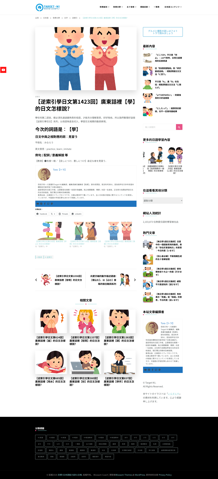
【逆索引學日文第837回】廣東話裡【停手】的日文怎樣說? (119, 381)
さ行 (144, 437)
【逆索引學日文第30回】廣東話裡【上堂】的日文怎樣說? (170, 169)
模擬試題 (144, 7)
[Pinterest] (41, 204)
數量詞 (93, 450)
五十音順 (130, 7)
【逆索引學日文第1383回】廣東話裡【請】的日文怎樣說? (119, 341)
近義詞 (73, 456)
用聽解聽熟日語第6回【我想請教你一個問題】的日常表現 (151, 168)
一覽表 (156, 7)
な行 (163, 437)
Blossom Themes (124, 474)
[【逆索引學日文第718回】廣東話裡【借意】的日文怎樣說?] (85, 231)
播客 (61, 450)
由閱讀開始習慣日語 (168, 450)
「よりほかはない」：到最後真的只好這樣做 (168, 96)
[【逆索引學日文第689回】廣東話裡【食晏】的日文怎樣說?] (120, 231)
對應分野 (117, 7)
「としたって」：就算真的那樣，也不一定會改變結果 (168, 110)
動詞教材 (144, 444)
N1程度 (40, 437)
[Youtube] (38, 204)
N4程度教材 (88, 437)
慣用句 (51, 450)
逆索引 (37, 96)
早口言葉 (152, 450)
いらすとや (173, 393)
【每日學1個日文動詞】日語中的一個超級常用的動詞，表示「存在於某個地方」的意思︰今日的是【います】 (169, 246)
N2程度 (52, 437)
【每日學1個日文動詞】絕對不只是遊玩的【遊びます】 (168, 283)
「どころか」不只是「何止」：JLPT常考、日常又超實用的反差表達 (168, 57)
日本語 (140, 450)
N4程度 (75, 437)
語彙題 (62, 456)
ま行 (39, 444)
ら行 (58, 444)
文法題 (113, 450)
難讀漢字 (95, 456)
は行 (172, 437)
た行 (154, 437)
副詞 (114, 444)
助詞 (123, 444)
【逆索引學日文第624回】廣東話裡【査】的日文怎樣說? (50, 341)
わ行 (67, 444)
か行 (135, 437)
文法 (103, 450)
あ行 (126, 437)
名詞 (154, 444)
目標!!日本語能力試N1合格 (70, 474)
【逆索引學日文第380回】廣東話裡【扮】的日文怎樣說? (85, 381)
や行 (48, 444)
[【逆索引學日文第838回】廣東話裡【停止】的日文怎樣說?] (51, 231)
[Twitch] (48, 204)
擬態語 (71, 450)
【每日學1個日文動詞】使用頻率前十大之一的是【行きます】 (169, 271)
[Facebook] (45, 204)
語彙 (51, 456)
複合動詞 (41, 456)
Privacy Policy (165, 474)
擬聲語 (82, 450)
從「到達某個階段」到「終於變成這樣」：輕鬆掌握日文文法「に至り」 (168, 71)
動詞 (40, 257)
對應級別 (103, 7)
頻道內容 (108, 456)
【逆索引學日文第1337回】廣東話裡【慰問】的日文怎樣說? (85, 341)
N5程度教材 (114, 437)
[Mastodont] (52, 204)
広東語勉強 (166, 444)
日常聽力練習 (126, 450)
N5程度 (101, 437)
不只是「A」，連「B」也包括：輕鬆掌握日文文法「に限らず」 (168, 84)
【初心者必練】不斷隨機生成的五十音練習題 (169, 258)
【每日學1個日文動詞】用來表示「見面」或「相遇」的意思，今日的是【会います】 (169, 296)
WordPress (140, 474)
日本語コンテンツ (172, 7)
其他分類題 (103, 444)
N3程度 (63, 437)
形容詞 (40, 450)
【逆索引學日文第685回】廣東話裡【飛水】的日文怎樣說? (50, 381)
